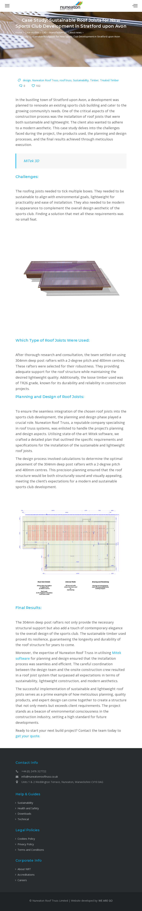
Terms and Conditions (31, 849)
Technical (23, 819)
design (27, 80)
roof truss (66, 80)
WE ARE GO (106, 900)
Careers (22, 880)
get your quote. (28, 736)
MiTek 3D (31, 160)
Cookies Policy (26, 838)
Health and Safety (28, 808)
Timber (94, 80)
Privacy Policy (26, 844)
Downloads (24, 813)
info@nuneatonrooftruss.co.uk (39, 776)
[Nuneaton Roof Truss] (71, 9)
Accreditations (26, 874)
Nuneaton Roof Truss (45, 80)
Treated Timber (109, 80)
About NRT (24, 869)
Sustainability (81, 80)
